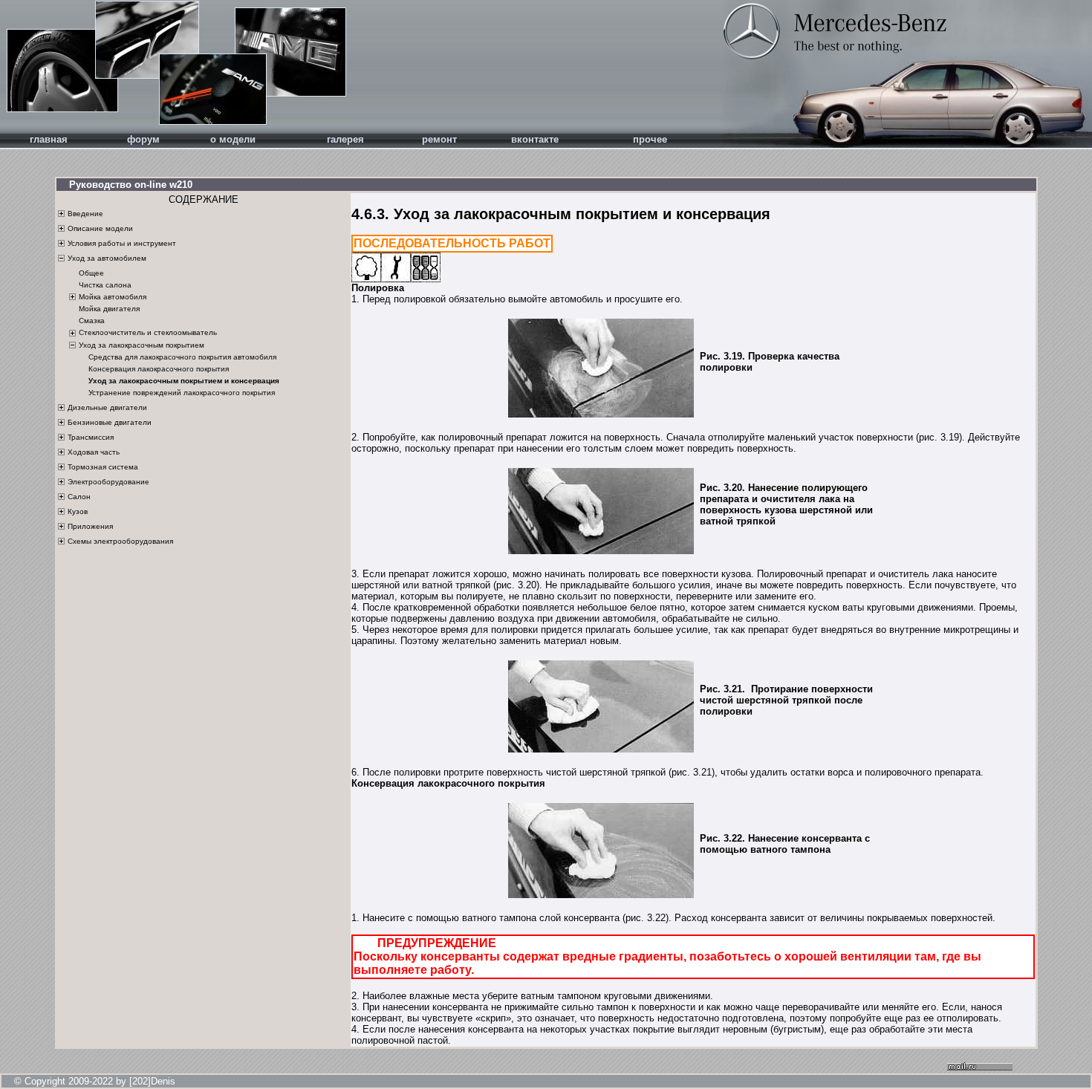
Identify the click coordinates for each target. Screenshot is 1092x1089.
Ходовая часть (94, 452)
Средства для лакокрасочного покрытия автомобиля (182, 357)
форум (143, 139)
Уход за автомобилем (107, 258)
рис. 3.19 (939, 437)
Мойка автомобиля (112, 297)
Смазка (92, 321)
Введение (85, 213)
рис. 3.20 (516, 585)
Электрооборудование (108, 482)
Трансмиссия (91, 437)
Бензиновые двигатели (110, 422)
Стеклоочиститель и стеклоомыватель (148, 332)
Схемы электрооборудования (120, 541)
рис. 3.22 (645, 917)
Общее (91, 273)
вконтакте (535, 139)
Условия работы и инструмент (122, 243)
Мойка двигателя (109, 309)
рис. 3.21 (692, 772)
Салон (79, 497)
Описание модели (100, 228)
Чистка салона (105, 285)
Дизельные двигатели (107, 407)
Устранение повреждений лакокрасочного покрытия (181, 393)
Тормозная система (103, 467)
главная (49, 139)
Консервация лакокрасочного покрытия (158, 369)
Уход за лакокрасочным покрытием (141, 345)
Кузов (78, 511)
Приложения (90, 526)
